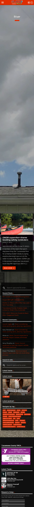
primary (22, 420)
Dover (22, 412)
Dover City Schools (8, 414)
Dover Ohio (19, 414)
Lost (18, 418)
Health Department (15, 416)
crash (5, 412)
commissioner (11, 410)
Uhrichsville (21, 426)
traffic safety (7, 424)
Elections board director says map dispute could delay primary (16, 353)
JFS (14, 418)
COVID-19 (24, 410)
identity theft (7, 418)
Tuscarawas (17, 424)
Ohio (17, 420)
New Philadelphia (8, 420)
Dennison (16, 412)
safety (17, 422)
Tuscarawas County (9, 426)
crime (10, 412)
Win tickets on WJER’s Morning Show (16, 297)
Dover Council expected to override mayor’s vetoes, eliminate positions (15, 337)
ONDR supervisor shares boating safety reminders (15, 238)
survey (23, 422)
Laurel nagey (7, 324)
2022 (4, 410)
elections (27, 414)
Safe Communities (8, 422)
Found (5, 416)
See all (6, 396)
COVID (18, 410)
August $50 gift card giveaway (13, 300)
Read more (9, 268)
